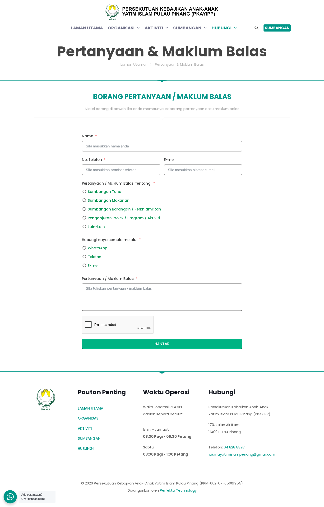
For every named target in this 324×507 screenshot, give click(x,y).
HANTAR (162, 344)
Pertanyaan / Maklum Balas (108, 278)
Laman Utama (133, 64)
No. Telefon (92, 159)
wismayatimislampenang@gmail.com (241, 454)
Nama (87, 135)
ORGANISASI (88, 418)
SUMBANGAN (89, 438)
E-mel (169, 159)
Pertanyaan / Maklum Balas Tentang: (117, 183)
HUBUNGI (86, 448)
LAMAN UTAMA (90, 408)
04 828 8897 (234, 447)
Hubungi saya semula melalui (109, 239)
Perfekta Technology (178, 490)
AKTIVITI (85, 428)
